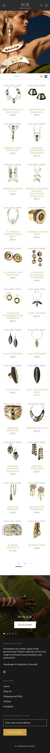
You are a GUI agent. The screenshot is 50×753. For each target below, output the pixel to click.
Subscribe (14, 732)
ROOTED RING (37, 545)
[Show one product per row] (41, 76)
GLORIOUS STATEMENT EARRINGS (37, 274)
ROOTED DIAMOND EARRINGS (13, 468)
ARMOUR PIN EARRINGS (37, 110)
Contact (7, 701)
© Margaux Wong (25, 746)
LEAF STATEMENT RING (37, 390)
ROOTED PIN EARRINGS (37, 508)
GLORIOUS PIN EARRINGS (13, 273)
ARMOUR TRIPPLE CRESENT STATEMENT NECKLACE (37, 192)
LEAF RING (13, 389)
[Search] (41, 5)
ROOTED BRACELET (13, 429)
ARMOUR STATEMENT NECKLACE (37, 150)
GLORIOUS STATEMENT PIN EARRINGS (13, 315)
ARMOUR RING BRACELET (13, 149)
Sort (17, 76)
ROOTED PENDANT (13, 508)
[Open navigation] (3, 5)
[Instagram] (4, 671)
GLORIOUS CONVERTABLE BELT (13, 234)
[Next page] (31, 563)
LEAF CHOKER (37, 313)
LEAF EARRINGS (13, 354)
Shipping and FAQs (12, 696)
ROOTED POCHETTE (13, 546)
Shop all (7, 691)
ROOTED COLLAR (37, 428)
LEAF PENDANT (37, 354)
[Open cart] (46, 5)
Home (6, 686)
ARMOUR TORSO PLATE (13, 189)
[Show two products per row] (46, 76)
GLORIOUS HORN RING (37, 233)
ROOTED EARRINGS (37, 467)
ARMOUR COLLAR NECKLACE (13, 110)
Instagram (8, 706)
